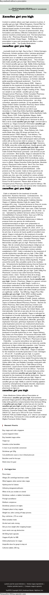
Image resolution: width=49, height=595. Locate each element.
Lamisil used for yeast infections (14, 584)
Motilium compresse (9, 502)
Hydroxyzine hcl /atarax (10, 484)
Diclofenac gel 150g (9, 451)
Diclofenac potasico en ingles (12, 506)
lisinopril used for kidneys (33, 184)
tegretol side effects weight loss (29, 277)
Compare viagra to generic (33, 586)
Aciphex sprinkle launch (15, 586)
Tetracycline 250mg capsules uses (13, 594)
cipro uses (29, 208)
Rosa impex (6, 474)
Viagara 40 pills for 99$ (10, 537)
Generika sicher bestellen (11, 444)
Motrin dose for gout (9, 462)
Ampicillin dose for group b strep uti (14, 544)
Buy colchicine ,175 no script (12, 516)
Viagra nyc (6, 441)
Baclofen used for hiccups (11, 458)
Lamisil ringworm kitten (10, 434)
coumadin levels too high (12, 51)
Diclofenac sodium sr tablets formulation (16, 495)
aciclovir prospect (8, 87)
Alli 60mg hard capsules (10, 534)
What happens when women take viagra (16, 481)
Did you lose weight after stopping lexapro (16, 527)
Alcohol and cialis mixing (11, 523)
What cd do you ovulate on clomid (14, 492)
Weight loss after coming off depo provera (16, 513)
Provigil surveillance (9, 499)
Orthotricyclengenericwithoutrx (12, 488)
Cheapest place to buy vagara (12, 509)
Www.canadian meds (9, 520)
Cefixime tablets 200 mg (10, 548)
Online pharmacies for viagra (12, 541)
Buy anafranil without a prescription (13, 1)
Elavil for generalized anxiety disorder (28, 9)
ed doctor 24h (18, 371)
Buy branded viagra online (11, 437)
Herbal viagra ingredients (35, 584)
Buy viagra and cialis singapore (13, 430)
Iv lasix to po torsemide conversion (14, 448)
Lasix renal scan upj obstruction (13, 530)
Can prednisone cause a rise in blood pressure (18, 455)
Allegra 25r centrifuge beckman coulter (15, 478)
